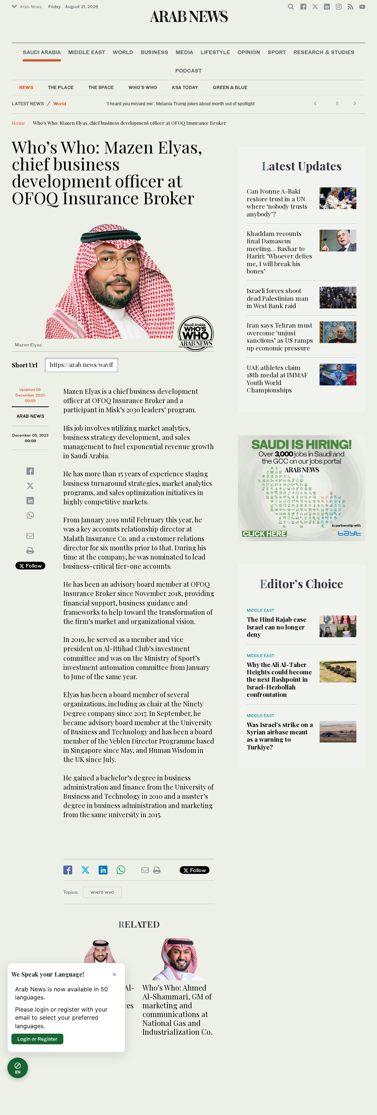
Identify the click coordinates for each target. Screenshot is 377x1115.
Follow (33, 565)
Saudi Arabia (42, 52)
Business (154, 52)
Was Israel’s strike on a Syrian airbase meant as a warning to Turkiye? (280, 735)
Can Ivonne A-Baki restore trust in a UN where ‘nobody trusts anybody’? (277, 202)
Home (18, 123)
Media (184, 52)
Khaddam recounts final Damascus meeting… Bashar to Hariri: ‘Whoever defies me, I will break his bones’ (279, 252)
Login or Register (37, 1039)
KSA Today (185, 87)
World (123, 52)
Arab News (31, 6)
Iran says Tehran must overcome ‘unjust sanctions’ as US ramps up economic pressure (280, 336)
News (26, 87)
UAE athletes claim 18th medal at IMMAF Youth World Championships (277, 378)
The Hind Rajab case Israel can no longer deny (276, 626)
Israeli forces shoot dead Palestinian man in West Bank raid (278, 298)
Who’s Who (102, 892)
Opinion (248, 52)
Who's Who (142, 87)
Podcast (188, 70)
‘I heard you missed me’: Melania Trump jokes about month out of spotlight (180, 103)
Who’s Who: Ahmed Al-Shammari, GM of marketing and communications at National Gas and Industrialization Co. (177, 1009)
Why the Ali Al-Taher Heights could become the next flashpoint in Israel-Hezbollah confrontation (279, 679)
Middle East (86, 52)
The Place (61, 87)
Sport (277, 52)
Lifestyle (215, 52)
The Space (101, 87)
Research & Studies (324, 52)
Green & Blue (230, 87)
